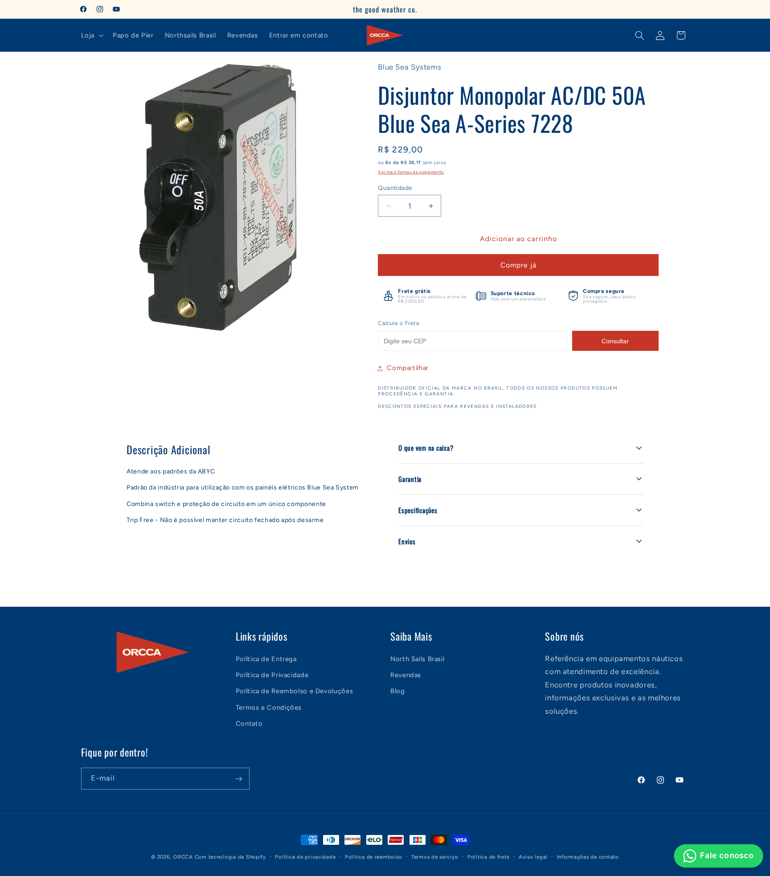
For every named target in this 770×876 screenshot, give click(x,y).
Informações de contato (588, 857)
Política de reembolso (373, 857)
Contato (249, 723)
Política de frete (488, 857)
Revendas (405, 674)
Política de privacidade (305, 857)
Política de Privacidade (272, 674)
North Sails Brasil (417, 658)
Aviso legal (533, 857)
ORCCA (183, 857)
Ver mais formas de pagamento (411, 171)
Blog (397, 691)
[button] (91, 35)
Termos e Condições (269, 707)
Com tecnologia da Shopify (230, 857)
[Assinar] (238, 779)
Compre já (518, 265)
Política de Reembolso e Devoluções (294, 691)
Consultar (615, 341)
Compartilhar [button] (408, 368)
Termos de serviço (435, 857)
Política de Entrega (266, 658)
